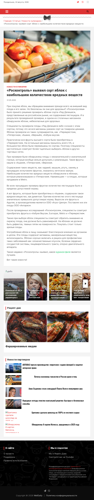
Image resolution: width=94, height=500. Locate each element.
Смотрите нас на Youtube (61, 457)
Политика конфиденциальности (61, 495)
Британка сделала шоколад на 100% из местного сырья (55, 413)
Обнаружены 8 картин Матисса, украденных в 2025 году (55, 425)
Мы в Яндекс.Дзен (57, 453)
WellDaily (38, 495)
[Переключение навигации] (7, 11)
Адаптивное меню (87, 2)
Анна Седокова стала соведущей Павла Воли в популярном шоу (55, 389)
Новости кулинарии (17, 87)
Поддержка (9, 457)
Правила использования (15, 460)
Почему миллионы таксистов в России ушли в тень (55, 377)
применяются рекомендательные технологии (65, 467)
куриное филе (63, 252)
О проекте (9, 453)
